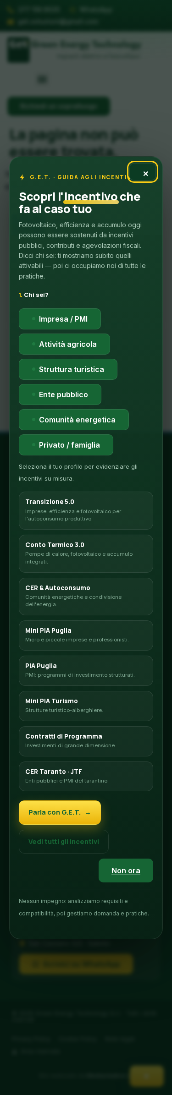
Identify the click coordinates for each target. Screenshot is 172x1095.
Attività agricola (68, 343)
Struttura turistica (71, 368)
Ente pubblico (63, 394)
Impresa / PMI (63, 318)
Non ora (125, 870)
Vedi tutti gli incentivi (63, 841)
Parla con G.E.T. (54, 812)
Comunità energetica (77, 419)
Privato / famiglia (69, 444)
